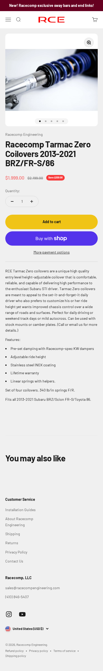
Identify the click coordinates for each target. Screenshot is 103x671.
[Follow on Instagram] (8, 614)
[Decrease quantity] (12, 201)
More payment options (52, 252)
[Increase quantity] (31, 201)
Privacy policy (38, 650)
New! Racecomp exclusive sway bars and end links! (51, 5)
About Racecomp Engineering (19, 521)
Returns (11, 543)
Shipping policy (15, 656)
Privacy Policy (16, 552)
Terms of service (64, 650)
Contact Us (14, 561)
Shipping (12, 534)
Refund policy (14, 650)
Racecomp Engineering (24, 134)
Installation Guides (20, 509)
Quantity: (12, 190)
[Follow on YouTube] (22, 614)
